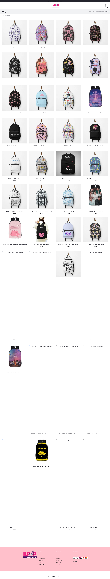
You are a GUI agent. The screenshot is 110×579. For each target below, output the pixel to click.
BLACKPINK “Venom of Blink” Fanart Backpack (95, 145)
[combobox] (6, 14)
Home (90, 11)
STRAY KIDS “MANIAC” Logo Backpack (15, 145)
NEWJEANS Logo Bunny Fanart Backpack (95, 178)
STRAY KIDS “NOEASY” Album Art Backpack (42, 339)
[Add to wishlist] (26, 21)
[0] (105, 7)
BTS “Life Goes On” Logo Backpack (15, 178)
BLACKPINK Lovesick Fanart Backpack (15, 112)
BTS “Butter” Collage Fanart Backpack (95, 433)
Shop (93, 11)
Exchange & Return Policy (60, 564)
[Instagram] (77, 565)
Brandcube (60, 576)
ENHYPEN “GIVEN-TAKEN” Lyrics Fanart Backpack (41, 433)
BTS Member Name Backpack (68, 178)
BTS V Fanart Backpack (15, 527)
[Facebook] (74, 565)
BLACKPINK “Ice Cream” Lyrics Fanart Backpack (42, 145)
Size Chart (57, 556)
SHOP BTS (41, 553)
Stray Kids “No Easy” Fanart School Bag (68, 527)
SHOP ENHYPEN (42, 564)
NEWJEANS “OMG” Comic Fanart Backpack (15, 211)
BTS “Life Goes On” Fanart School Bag (15, 372)
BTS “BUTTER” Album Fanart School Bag (41, 466)
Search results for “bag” (100, 11)
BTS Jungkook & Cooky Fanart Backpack (42, 79)
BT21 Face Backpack (41, 112)
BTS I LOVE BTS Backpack (95, 527)
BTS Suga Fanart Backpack (41, 178)
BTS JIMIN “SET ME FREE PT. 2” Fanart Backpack (68, 433)
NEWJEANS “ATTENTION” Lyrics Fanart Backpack (68, 244)
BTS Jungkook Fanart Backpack (95, 79)
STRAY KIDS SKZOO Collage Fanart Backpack (95, 244)
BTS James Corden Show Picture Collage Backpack (41, 211)
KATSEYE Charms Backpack (68, 145)
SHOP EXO (41, 560)
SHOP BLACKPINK (42, 558)
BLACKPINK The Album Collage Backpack (68, 47)
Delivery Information (59, 560)
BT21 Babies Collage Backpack (68, 112)
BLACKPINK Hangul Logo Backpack (41, 244)
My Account (58, 558)
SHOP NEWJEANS (42, 566)
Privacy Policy (58, 562)
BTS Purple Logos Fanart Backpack (15, 47)
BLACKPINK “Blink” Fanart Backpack (14, 339)
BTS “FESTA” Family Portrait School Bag (95, 211)
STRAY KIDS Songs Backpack (15, 79)
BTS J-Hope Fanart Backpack (95, 339)
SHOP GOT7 (41, 562)
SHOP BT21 (41, 556)
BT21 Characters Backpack (68, 211)
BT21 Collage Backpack (41, 47)
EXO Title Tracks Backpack (68, 278)
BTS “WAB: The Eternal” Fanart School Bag (95, 112)
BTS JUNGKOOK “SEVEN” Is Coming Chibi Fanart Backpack (68, 79)
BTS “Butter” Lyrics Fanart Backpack (95, 47)
